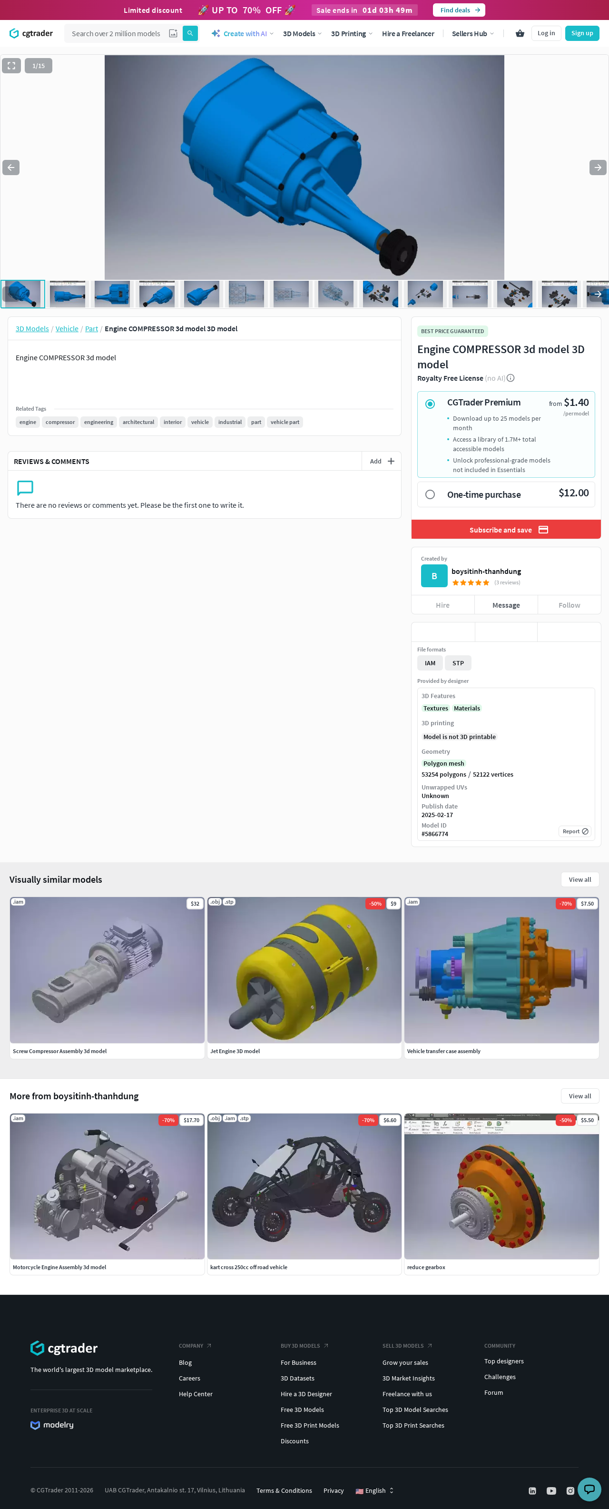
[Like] (443, 631)
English (370, 1491)
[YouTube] (552, 1490)
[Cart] (520, 33)
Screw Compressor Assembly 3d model (60, 1051)
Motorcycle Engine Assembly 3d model (59, 1267)
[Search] (190, 33)
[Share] (569, 631)
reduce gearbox (426, 1267)
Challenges (500, 1376)
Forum (493, 1392)
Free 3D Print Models (310, 1425)
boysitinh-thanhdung (486, 571)
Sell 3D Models (403, 1345)
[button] (173, 33)
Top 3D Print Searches (413, 1425)
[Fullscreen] (11, 65)
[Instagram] (571, 1491)
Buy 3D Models (300, 1345)
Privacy (334, 1490)
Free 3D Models (302, 1409)
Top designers (504, 1361)
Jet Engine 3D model (235, 1051)
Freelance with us (407, 1394)
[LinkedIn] (533, 1490)
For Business (298, 1362)
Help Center (196, 1394)
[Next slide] (598, 167)
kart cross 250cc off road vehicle (248, 1267)
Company (191, 1345)
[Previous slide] (11, 167)
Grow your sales (405, 1362)
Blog (185, 1362)
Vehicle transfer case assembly (444, 1051)
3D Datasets (297, 1378)
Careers (189, 1378)
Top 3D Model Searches (415, 1409)
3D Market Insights (409, 1378)
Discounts (295, 1441)
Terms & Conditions (284, 1490)
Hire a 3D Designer (306, 1394)
